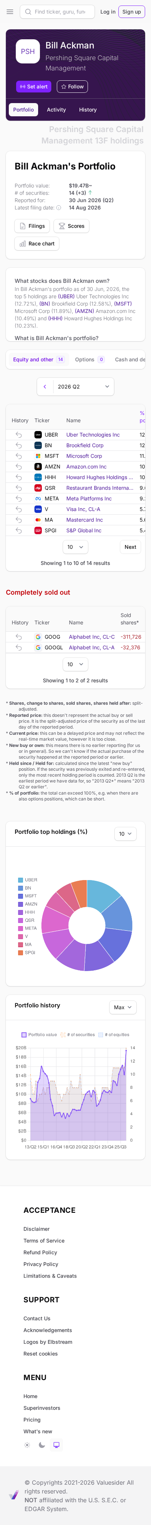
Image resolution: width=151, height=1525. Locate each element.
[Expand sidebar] (10, 11)
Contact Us (37, 1318)
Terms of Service (44, 1240)
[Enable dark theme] (41, 1445)
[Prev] (45, 387)
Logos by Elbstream (47, 1342)
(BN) (44, 303)
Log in (107, 11)
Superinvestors (41, 1408)
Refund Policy (40, 1252)
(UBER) (66, 296)
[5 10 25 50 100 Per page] (75, 547)
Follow (76, 86)
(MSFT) (123, 303)
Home (30, 1396)
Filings (37, 226)
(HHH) (55, 318)
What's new (37, 1431)
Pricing (32, 1419)
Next (130, 547)
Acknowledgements (47, 1330)
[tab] (39, 359)
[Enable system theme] (56, 1445)
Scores (76, 226)
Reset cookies (40, 1353)
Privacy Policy (40, 1264)
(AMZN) (84, 311)
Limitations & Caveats (50, 1276)
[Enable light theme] (27, 1445)
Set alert (37, 86)
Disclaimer (36, 1229)
